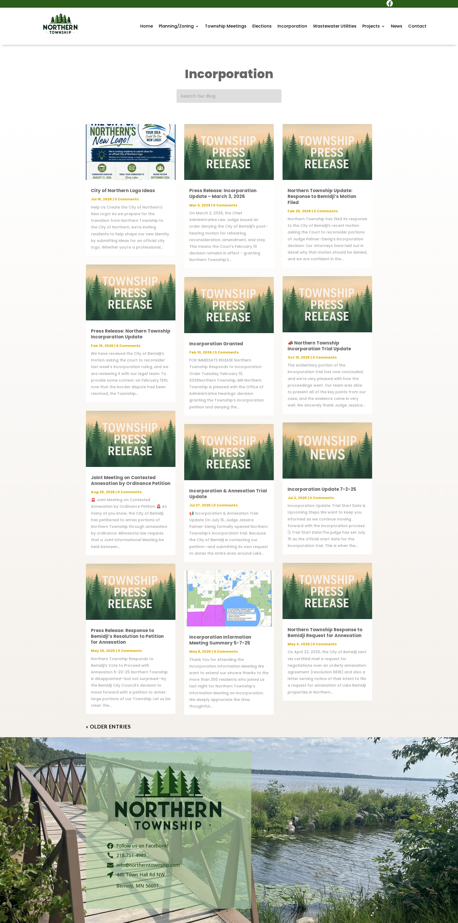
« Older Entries (108, 726)
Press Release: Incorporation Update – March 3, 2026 (223, 193)
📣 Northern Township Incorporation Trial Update (319, 346)
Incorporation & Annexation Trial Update (228, 494)
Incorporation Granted (216, 344)
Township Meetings (225, 26)
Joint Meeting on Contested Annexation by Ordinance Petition (130, 480)
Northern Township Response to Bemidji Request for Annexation (325, 632)
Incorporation (292, 26)
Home (146, 26)
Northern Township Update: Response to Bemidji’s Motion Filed (322, 196)
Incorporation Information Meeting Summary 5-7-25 (220, 640)
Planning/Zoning (176, 26)
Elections (262, 26)
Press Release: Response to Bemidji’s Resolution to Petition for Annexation (127, 636)
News (396, 26)
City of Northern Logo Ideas (123, 190)
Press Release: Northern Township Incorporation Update (130, 334)
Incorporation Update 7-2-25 (322, 489)
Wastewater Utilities (334, 26)
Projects (371, 26)
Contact (417, 26)
